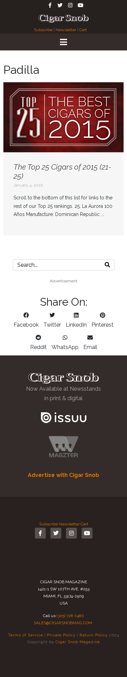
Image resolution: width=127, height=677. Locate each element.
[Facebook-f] (50, 5)
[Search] (107, 265)
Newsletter (66, 29)
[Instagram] (70, 5)
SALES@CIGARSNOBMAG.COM (63, 622)
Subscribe (44, 29)
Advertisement (63, 281)
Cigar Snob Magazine (78, 641)
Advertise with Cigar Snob (63, 475)
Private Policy (61, 635)
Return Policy (94, 635)
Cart (83, 29)
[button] (26, 320)
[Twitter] (60, 5)
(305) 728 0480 (70, 615)
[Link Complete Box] (63, 159)
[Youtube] (81, 5)
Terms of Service (25, 635)
